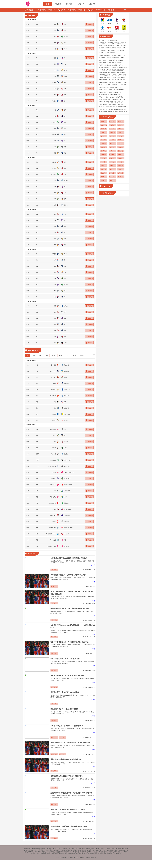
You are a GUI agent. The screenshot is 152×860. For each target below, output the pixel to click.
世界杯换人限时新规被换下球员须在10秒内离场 (112, 155)
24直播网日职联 (41, 10)
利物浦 (66, 420)
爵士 (55, 153)
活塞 (55, 116)
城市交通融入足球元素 (121, 173)
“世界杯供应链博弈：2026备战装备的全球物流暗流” (113, 67)
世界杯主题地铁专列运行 (112, 173)
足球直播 (58, 4)
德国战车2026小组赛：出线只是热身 (54, 754)
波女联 (82, 355)
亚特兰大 (53, 448)
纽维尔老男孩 (52, 503)
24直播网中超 (81, 10)
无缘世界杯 (104, 125)
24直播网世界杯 (100, 10)
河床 (55, 491)
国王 (65, 141)
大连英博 (66, 396)
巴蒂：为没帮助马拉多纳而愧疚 (112, 129)
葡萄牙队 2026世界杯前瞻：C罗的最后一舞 (65, 759)
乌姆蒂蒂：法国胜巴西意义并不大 (112, 125)
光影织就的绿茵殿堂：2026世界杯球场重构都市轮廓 (68, 558)
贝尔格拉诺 (53, 540)
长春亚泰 (53, 365)
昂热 (55, 402)
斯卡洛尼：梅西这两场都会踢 (121, 125)
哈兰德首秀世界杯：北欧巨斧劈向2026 (64, 709)
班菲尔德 (66, 503)
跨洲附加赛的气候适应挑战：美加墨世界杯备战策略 (68, 826)
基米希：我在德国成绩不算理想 (104, 121)
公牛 (65, 30)
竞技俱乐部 (53, 497)
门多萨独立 (67, 515)
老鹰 (65, 88)
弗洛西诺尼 (53, 429)
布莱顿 (54, 414)
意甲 (40, 355)
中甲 (74, 355)
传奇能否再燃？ (62, 737)
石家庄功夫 (67, 389)
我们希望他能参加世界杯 (104, 129)
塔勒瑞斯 (53, 478)
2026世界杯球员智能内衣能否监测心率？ (112, 162)
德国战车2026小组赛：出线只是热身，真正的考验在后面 (70, 742)
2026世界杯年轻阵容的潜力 (104, 158)
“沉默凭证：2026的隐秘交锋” (107, 53)
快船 (65, 153)
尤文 (65, 429)
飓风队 (54, 521)
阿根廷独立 (53, 515)
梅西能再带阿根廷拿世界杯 (121, 129)
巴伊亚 (66, 454)
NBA (37, 24)
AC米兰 (66, 441)
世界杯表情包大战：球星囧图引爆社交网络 (65, 658)
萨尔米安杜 (53, 484)
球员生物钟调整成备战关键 (104, 151)
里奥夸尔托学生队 (51, 534)
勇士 (55, 128)
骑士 (65, 116)
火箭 (65, 24)
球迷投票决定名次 (112, 177)
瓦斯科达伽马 (67, 460)
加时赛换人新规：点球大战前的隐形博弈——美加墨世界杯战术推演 (54, 637)
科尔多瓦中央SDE (69, 472)
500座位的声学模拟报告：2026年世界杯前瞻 (104, 147)
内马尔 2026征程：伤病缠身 (54, 737)
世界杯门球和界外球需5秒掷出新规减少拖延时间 (104, 155)
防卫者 (66, 540)
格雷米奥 (66, 466)
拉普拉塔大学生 (68, 484)
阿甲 (53, 355)
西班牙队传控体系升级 (121, 155)
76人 (54, 70)
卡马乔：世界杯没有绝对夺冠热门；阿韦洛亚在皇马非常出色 (104, 133)
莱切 (65, 435)
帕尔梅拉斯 (53, 460)
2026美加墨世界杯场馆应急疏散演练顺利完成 (111, 70)
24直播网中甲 (51, 10)
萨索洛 (66, 448)
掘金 (55, 24)
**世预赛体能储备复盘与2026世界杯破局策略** (111, 65)
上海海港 (53, 383)
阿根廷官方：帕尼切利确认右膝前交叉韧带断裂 (121, 121)
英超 (34, 355)
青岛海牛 (66, 383)
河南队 (66, 377)
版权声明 (93, 857)
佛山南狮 (66, 365)
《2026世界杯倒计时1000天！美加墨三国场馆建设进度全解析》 (112, 166)
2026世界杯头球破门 (112, 169)
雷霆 (65, 43)
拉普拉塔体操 (52, 528)
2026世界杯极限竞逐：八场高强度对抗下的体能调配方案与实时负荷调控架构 (54, 603)
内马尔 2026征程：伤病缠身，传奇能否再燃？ (66, 726)
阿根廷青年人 (67, 509)
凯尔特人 (66, 36)
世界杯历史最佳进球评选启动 (104, 177)
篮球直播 (69, 4)
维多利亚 (53, 454)
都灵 (55, 441)
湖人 (55, 43)
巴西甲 (61, 355)
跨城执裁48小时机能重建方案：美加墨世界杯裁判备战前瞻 (71, 793)
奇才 (55, 141)
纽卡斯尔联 (53, 420)
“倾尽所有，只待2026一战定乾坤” (108, 40)
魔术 (55, 58)
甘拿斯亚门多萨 (68, 528)
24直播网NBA (90, 10)
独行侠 (54, 101)
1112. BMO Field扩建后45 (121, 144)
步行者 (66, 70)
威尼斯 (54, 435)
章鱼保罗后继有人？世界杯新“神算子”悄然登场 (67, 675)
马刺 (55, 76)
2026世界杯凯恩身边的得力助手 (121, 158)
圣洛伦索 (66, 534)
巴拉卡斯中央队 (52, 546)
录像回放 (92, 4)
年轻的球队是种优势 (112, 136)
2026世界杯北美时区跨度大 (121, 147)
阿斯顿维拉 (67, 414)
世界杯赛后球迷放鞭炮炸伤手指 (121, 177)
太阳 (55, 49)
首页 (47, 4)
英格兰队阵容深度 (112, 158)
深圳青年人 (53, 371)
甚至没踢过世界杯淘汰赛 (112, 121)
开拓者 (66, 49)
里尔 (65, 402)
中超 (68, 355)
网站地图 (88, 857)
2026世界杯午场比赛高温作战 (112, 151)
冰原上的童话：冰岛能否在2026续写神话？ (65, 692)
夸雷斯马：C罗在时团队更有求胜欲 (121, 140)
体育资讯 (81, 4)
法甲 (47, 355)
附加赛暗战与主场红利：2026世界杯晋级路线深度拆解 (69, 608)
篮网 (55, 88)
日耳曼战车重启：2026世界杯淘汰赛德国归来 (66, 776)
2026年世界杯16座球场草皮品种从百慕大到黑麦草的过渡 (112, 147)
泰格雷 (54, 472)
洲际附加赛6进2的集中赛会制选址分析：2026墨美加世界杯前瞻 (121, 166)
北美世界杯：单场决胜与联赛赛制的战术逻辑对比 (67, 809)
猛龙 (55, 36)
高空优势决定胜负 (121, 169)
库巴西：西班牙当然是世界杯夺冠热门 (104, 136)
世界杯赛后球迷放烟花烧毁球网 (104, 180)
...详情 (93, 565)
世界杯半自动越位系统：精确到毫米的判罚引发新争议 (69, 642)
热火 (65, 58)
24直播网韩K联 (61, 10)
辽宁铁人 (53, 377)
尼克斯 (66, 76)
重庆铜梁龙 (53, 396)
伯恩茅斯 (66, 408)
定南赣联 (53, 389)
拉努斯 (54, 509)
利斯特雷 (66, 521)
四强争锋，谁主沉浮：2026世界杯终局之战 (111, 60)
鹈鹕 (65, 64)
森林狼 (54, 82)
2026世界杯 (103, 162)
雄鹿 (55, 147)
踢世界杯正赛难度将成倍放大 (112, 140)
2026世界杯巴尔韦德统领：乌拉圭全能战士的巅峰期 (112, 144)
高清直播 (90, 24)
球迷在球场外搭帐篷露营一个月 (104, 173)
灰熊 (55, 30)
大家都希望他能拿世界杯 (104, 144)
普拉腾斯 (66, 546)
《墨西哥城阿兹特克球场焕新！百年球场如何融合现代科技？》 (104, 166)
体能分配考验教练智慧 (121, 151)
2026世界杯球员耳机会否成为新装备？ (121, 162)
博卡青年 (66, 497)
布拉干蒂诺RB (52, 466)
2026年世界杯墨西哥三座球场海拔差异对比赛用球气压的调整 (112, 180)
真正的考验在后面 (62, 754)
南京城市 (66, 371)
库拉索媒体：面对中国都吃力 (104, 140)
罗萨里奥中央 (67, 478)
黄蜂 (55, 64)
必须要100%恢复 (121, 133)
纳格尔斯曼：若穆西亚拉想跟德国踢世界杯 (112, 133)
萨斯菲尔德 (67, 491)
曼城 (55, 408)
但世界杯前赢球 (121, 136)
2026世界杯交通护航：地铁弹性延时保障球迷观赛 (68, 575)
